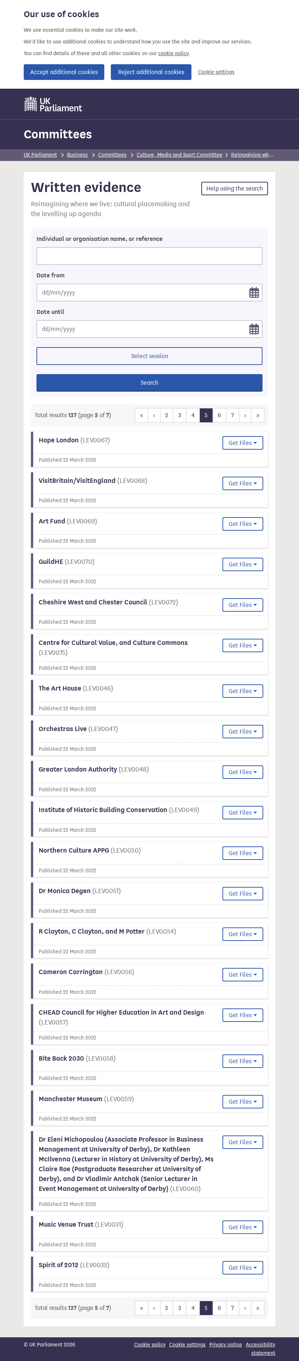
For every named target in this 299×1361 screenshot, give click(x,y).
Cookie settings (216, 72)
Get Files (240, 442)
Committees (58, 134)
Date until (50, 312)
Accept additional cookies (64, 72)
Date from (50, 275)
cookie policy (173, 53)
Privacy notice (225, 1345)
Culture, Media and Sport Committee (179, 155)
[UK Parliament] (53, 104)
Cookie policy (150, 1345)
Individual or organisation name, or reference (99, 239)
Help (234, 188)
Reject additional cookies (151, 72)
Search (149, 382)
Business (77, 155)
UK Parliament (40, 155)
